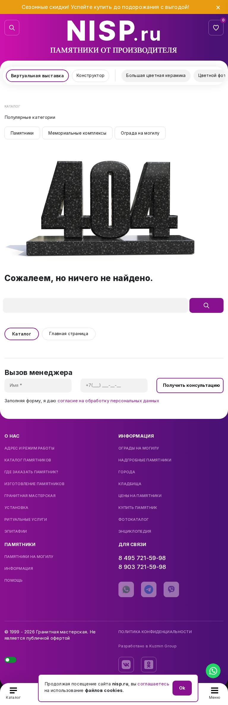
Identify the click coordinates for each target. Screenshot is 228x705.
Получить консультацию (191, 385)
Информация (18, 568)
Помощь (13, 580)
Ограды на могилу (138, 448)
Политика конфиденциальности (155, 632)
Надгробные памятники (144, 460)
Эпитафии (15, 531)
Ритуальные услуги (25, 519)
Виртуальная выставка (37, 75)
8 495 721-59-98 (142, 558)
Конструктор (90, 75)
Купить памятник (137, 508)
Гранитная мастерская (30, 496)
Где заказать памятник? (31, 472)
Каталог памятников (27, 460)
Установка (16, 508)
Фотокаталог (133, 519)
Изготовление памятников (34, 484)
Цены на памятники (140, 496)
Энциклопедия (134, 531)
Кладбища (129, 484)
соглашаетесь (153, 684)
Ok (182, 688)
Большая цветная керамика (156, 75)
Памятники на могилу (28, 557)
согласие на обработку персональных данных (108, 400)
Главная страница (68, 333)
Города (126, 472)
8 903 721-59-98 (142, 567)
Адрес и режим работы (29, 448)
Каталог (21, 333)
